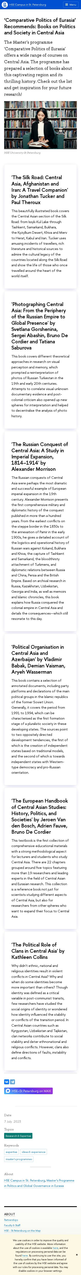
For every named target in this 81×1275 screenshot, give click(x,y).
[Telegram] (12, 1081)
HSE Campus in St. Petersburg (27, 4)
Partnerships (11, 1220)
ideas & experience (33, 1152)
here (55, 1248)
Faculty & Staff (12, 1225)
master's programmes (19, 1159)
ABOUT (9, 1214)
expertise (11, 1152)
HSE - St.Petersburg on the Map (22, 1230)
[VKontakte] (6, 1081)
